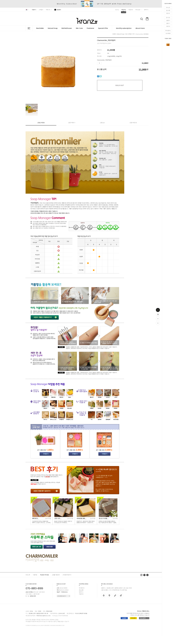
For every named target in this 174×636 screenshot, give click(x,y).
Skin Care (79, 28)
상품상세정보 (41, 123)
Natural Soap (53, 28)
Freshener (90, 28)
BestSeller (40, 28)
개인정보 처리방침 (44, 575)
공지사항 (168, 17)
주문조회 (168, 13)
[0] (147, 23)
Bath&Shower (67, 28)
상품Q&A (102, 123)
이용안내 (168, 26)
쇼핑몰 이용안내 (56, 575)
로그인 (117, 9)
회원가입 (123, 9)
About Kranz (140, 28)
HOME (114, 34)
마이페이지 (81, 588)
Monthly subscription (124, 28)
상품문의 (168, 20)
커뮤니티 (48, 9)
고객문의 (41, 9)
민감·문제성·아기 (130, 34)
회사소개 (28, 575)
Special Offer (103, 28)
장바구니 (146, 9)
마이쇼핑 (168, 7)
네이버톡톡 (168, 33)
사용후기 (34, 9)
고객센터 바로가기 (67, 575)
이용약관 (35, 575)
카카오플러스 (168, 30)
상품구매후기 (71, 123)
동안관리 (58, 9)
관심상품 (168, 10)
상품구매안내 (133, 123)
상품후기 (168, 23)
